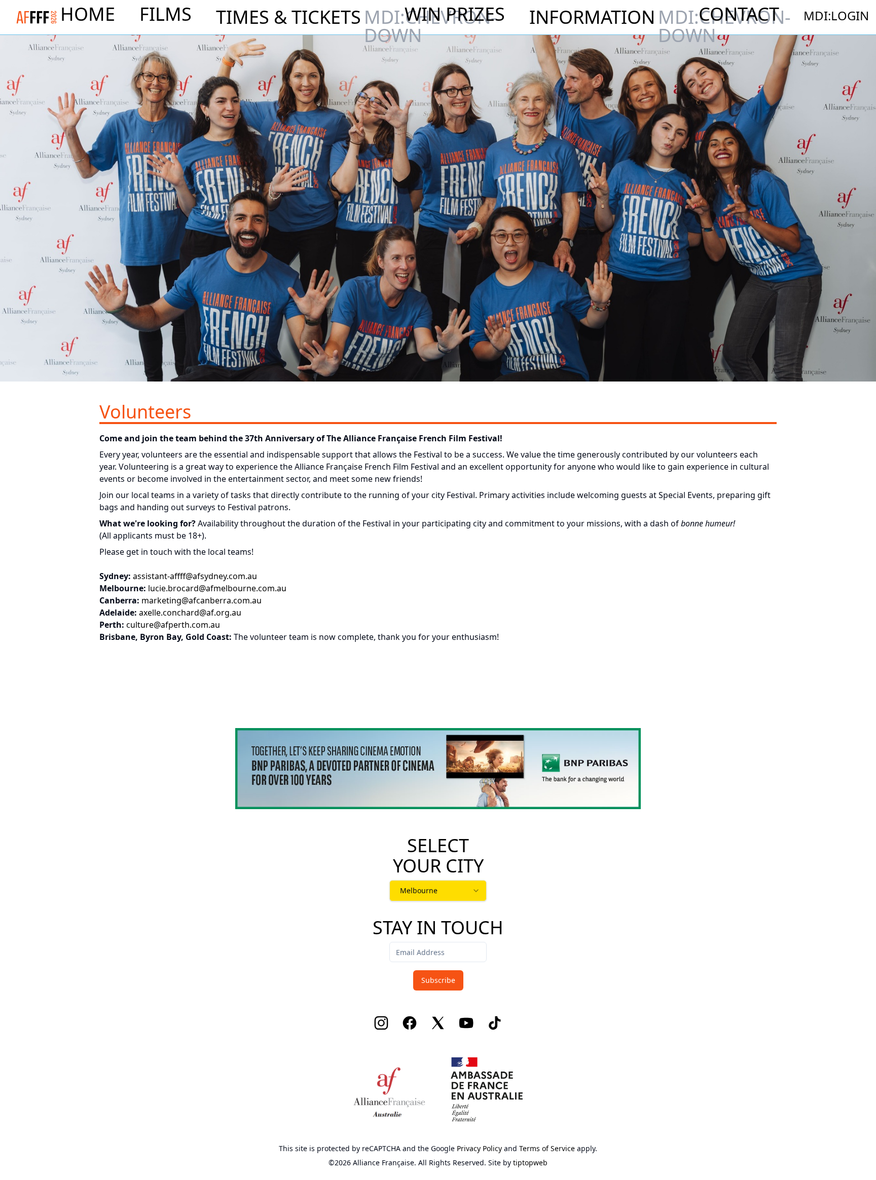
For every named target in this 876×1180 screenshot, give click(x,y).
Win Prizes (455, 14)
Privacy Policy (479, 1148)
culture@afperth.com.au (173, 624)
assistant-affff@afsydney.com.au (195, 576)
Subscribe (438, 980)
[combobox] (438, 890)
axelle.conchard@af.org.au (190, 612)
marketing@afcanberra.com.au (201, 600)
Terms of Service (547, 1148)
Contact (739, 14)
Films (165, 14)
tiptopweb (530, 1162)
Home (87, 14)
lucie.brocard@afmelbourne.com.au (217, 588)
